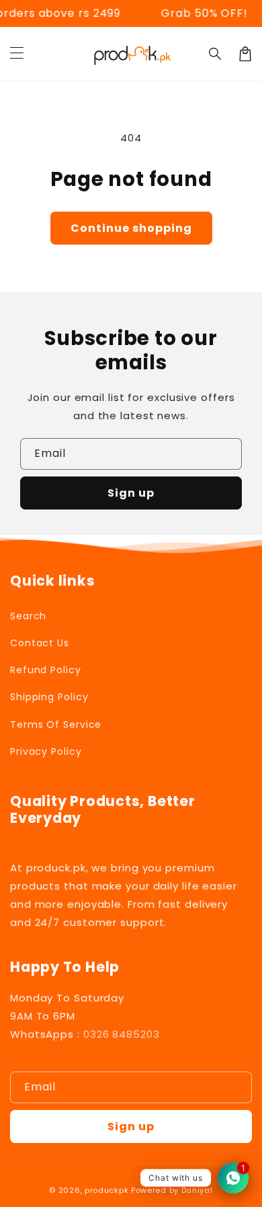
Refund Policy (45, 670)
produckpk (106, 1190)
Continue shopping (131, 228)
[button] (17, 54)
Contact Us (39, 643)
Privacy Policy (46, 751)
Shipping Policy (49, 697)
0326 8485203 (121, 1034)
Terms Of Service (55, 724)
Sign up (131, 493)
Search (28, 616)
